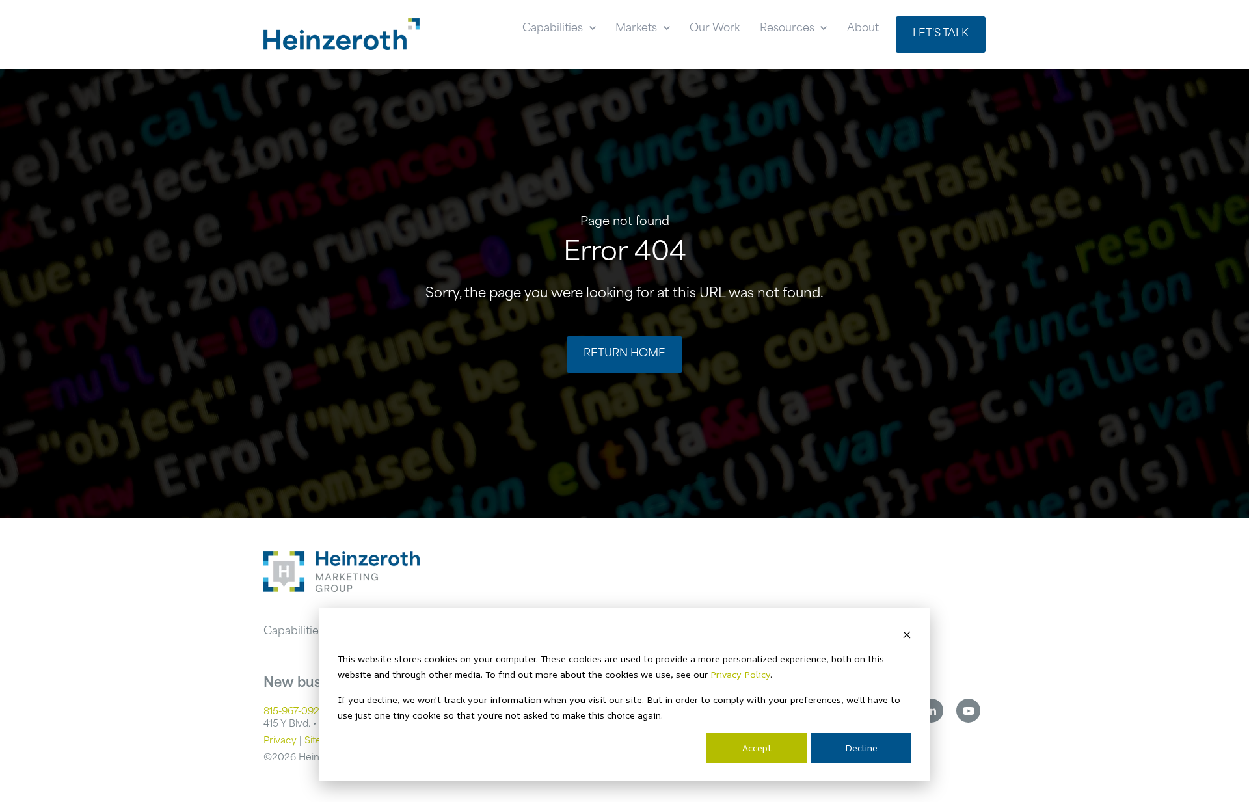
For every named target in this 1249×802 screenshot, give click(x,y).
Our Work (715, 28)
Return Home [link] (624, 354)
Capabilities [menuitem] (293, 631)
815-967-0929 (294, 712)
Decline (861, 748)
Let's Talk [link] (941, 34)
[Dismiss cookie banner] (906, 634)
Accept (757, 748)
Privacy (280, 741)
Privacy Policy (740, 674)
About (863, 28)
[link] (341, 34)
